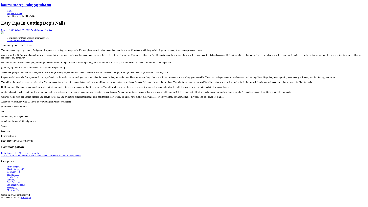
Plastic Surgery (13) (16, 169)
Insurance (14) (13, 166)
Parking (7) (12, 187)
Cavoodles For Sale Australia (20, 40)
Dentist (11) (12, 177)
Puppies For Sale (44, 30)
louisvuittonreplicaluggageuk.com (26, 5)
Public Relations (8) (16, 185)
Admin (34, 30)
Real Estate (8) (13, 182)
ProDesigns (26, 197)
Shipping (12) (13, 174)
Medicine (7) (13, 190)
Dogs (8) (11, 179)
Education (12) (13, 172)
